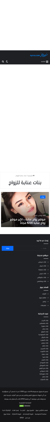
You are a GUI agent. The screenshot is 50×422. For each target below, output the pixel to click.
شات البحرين (44, 348)
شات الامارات (44, 379)
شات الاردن (45, 320)
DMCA (22, 418)
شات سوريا (44, 326)
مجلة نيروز (7, 414)
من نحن (27, 418)
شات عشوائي (41, 277)
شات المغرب (44, 340)
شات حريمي (42, 262)
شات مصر (45, 377)
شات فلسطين (44, 323)
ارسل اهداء (15, 410)
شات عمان (45, 354)
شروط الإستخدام (28, 414)
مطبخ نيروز (42, 298)
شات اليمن (45, 360)
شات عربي (42, 273)
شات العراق (44, 332)
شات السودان (44, 362)
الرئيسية (30, 176)
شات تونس (44, 343)
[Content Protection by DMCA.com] (25, 406)
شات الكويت (44, 351)
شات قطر (45, 346)
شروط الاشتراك (16, 414)
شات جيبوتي (44, 371)
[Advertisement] (25, 25)
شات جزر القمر (43, 368)
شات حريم (43, 266)
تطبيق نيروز (30, 410)
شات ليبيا (45, 357)
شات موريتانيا (44, 374)
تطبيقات (43, 305)
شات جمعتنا (42, 270)
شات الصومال (44, 365)
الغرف (44, 294)
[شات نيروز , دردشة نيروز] (39, 54)
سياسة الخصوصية (40, 414)
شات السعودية (43, 334)
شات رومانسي (41, 281)
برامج (44, 301)
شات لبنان (45, 329)
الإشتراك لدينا (6, 410)
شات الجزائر (45, 337)
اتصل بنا (22, 410)
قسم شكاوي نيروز (42, 410)
